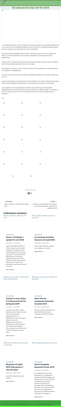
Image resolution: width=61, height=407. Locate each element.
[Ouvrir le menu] (57, 3)
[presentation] (16, 223)
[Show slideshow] (30, 190)
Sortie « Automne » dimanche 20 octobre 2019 (16, 204)
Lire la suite (10, 269)
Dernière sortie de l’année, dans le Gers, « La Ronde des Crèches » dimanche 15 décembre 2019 (45, 205)
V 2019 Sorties (10, 234)
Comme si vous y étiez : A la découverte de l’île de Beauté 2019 (16, 301)
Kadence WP (32, 404)
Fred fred (10, 243)
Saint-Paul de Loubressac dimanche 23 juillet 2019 (44, 301)
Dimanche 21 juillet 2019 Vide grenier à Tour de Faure (14, 367)
